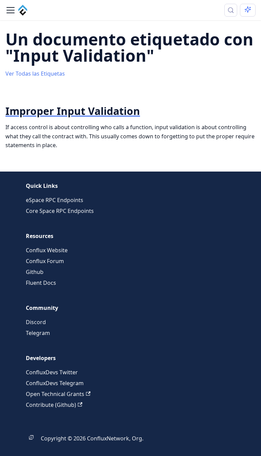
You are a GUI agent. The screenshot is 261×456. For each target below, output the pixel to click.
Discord (36, 322)
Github (35, 272)
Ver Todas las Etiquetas (35, 73)
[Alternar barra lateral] (10, 10)
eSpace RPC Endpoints (54, 200)
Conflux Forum (45, 261)
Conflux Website (47, 250)
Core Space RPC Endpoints (60, 211)
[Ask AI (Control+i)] (248, 10)
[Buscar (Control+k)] (230, 10)
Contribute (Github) (51, 405)
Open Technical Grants (55, 394)
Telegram (38, 333)
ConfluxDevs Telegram (55, 383)
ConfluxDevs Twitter (52, 372)
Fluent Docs (41, 282)
